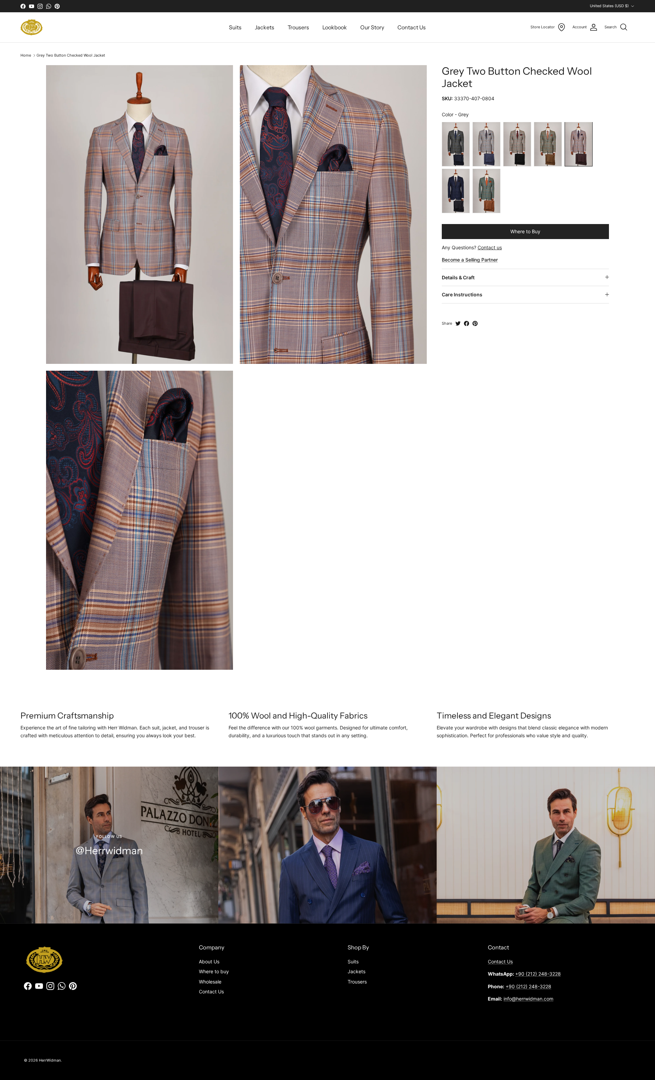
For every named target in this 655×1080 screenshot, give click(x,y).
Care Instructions (462, 294)
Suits (235, 27)
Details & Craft (458, 277)
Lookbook (334, 27)
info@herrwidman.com (528, 999)
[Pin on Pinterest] (475, 323)
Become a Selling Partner (470, 260)
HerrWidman (50, 1060)
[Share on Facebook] (466, 323)
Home (25, 55)
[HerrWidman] (31, 27)
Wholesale (210, 982)
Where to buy (214, 971)
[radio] (456, 144)
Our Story (372, 27)
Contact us (490, 247)
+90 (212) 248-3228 (538, 974)
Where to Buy (525, 231)
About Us (209, 961)
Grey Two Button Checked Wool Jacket (71, 55)
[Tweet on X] (458, 323)
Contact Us (411, 27)
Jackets (264, 27)
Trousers (298, 27)
